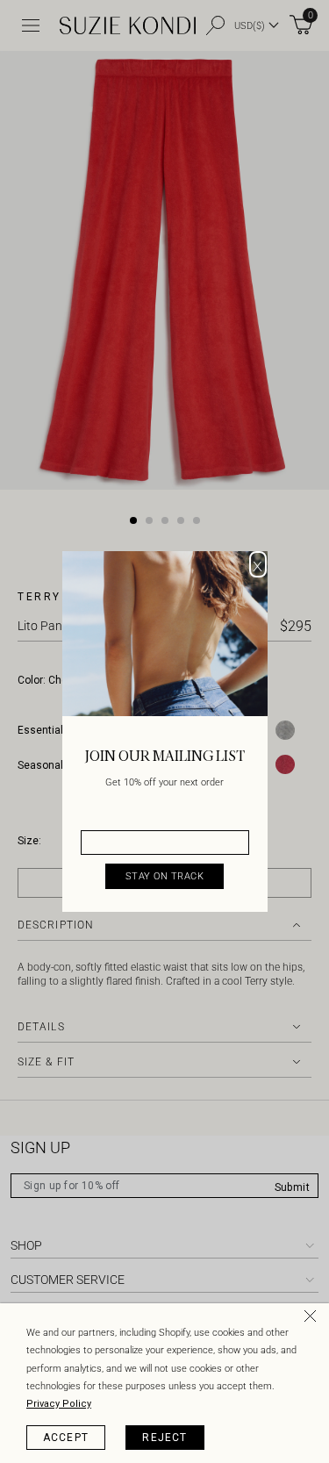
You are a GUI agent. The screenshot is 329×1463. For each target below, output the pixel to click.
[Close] (313, 1319)
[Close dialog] (258, 564)
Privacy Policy (58, 1403)
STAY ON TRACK (164, 876)
